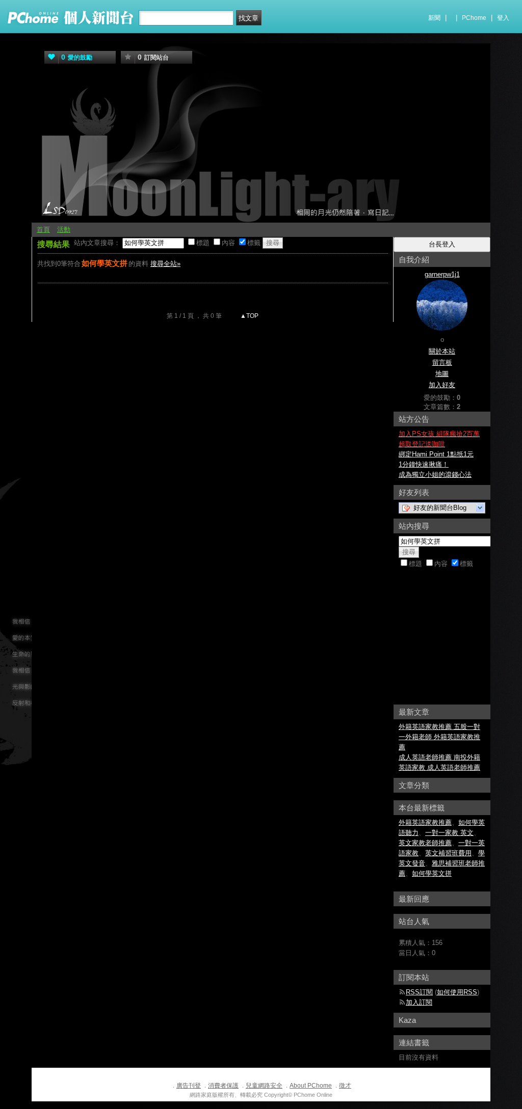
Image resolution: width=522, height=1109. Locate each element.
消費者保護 (223, 1085)
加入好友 (442, 385)
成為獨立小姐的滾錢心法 (435, 474)
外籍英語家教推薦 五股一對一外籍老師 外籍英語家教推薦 (439, 737)
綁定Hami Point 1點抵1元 (436, 454)
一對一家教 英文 (449, 832)
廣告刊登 (188, 1085)
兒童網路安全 (264, 1085)
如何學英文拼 (432, 873)
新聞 (434, 17)
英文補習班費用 (448, 853)
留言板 (442, 362)
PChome (474, 17)
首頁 (43, 229)
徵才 (345, 1085)
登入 (503, 17)
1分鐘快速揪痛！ (424, 464)
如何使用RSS (457, 992)
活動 (63, 229)
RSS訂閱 (419, 992)
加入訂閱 (419, 1002)
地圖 (442, 373)
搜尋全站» (165, 263)
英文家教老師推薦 (425, 843)
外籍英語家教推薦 (425, 822)
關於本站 (442, 351)
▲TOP (248, 315)
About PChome (311, 1085)
